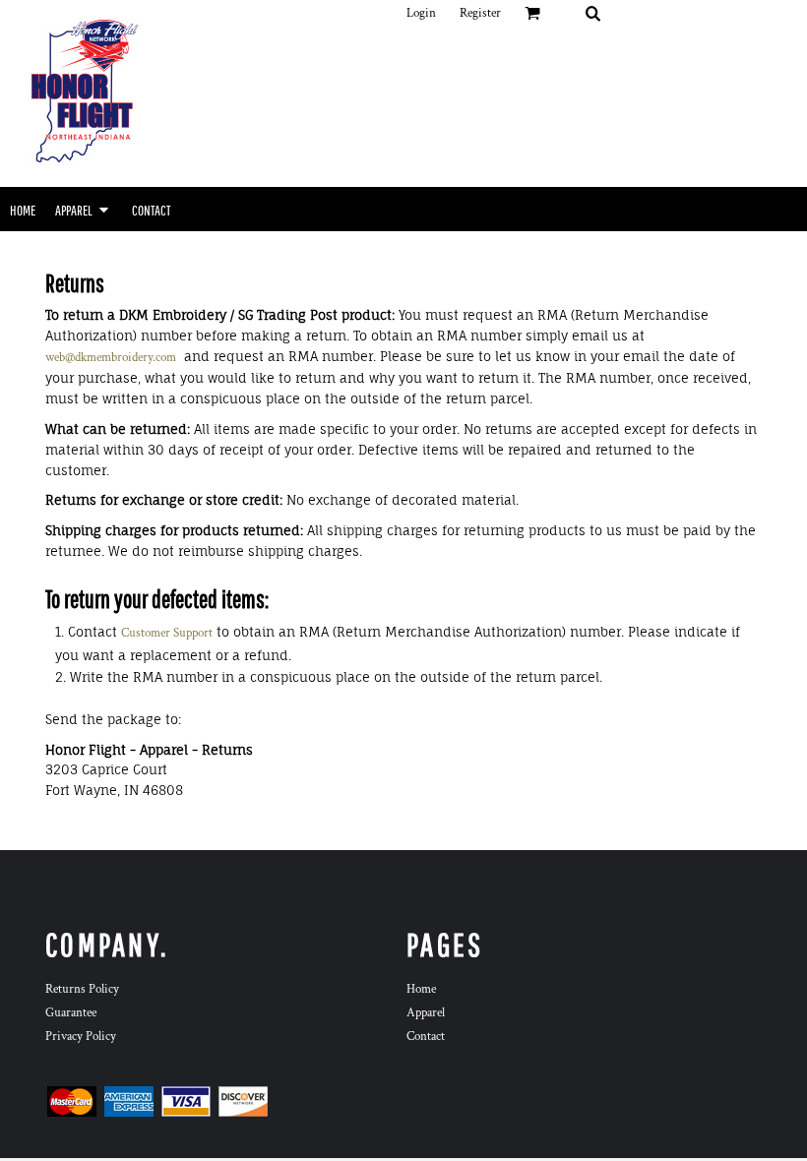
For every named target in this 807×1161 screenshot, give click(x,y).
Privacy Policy (80, 1036)
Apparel (425, 1013)
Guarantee (70, 1013)
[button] (592, 13)
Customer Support (167, 633)
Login (421, 13)
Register (480, 13)
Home (421, 989)
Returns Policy (82, 989)
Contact (425, 1036)
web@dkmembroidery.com (110, 357)
